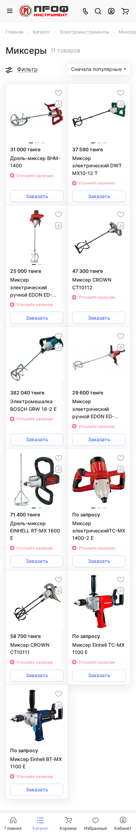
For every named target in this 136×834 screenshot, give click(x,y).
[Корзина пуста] (125, 10)
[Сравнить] (58, 104)
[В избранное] (58, 92)
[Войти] (111, 10)
